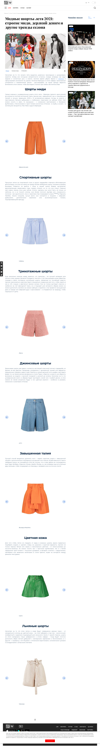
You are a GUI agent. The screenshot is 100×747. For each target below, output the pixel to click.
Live (57, 726)
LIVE (9, 7)
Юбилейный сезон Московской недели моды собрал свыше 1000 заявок (80, 48)
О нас (76, 726)
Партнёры (90, 729)
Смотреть (63, 726)
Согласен (50, 740)
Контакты (83, 726)
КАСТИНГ (29, 7)
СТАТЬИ (22, 7)
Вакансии (82, 729)
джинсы (61, 79)
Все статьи (90, 17)
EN (88, 2)
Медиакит (74, 729)
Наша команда (65, 729)
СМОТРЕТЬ (15, 7)
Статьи (10, 13)
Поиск (91, 726)
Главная (6, 13)
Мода (14, 13)
